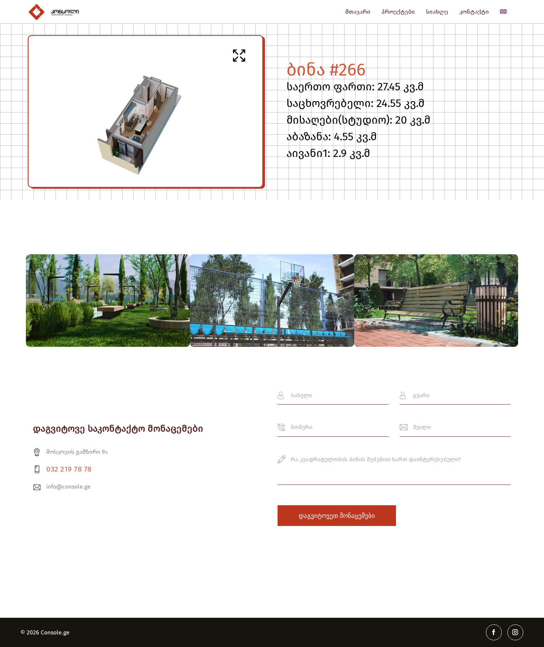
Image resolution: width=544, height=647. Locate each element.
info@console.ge (68, 486)
